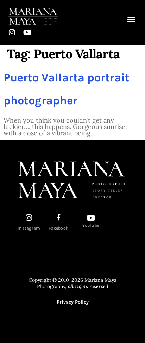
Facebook (58, 228)
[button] (131, 19)
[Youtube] (27, 32)
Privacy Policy (73, 302)
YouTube (90, 225)
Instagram (29, 228)
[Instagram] (12, 32)
